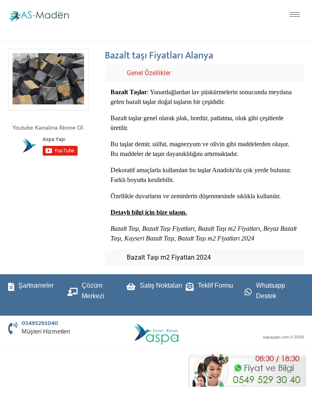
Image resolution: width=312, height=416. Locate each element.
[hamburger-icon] (295, 14)
